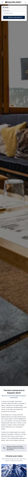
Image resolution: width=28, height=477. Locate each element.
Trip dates (7, 10)
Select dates (9, 13)
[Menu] (2, 2)
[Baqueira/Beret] (13, 2)
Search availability (15, 17)
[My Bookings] (25, 2)
